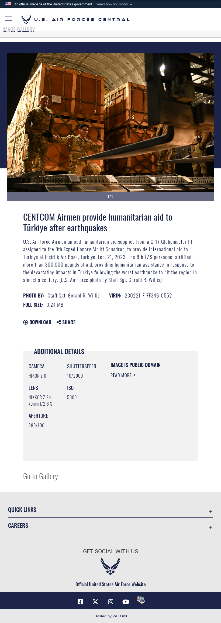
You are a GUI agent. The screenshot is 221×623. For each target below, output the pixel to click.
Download (39, 321)
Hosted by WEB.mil (110, 616)
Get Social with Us (110, 551)
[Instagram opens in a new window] (110, 602)
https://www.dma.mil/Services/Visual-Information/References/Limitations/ (143, 443)
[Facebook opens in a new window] (80, 602)
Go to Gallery (40, 476)
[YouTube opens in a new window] (126, 602)
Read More (121, 375)
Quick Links (22, 509)
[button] (114, 4)
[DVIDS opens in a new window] (141, 600)
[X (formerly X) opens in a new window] (95, 602)
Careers (18, 525)
